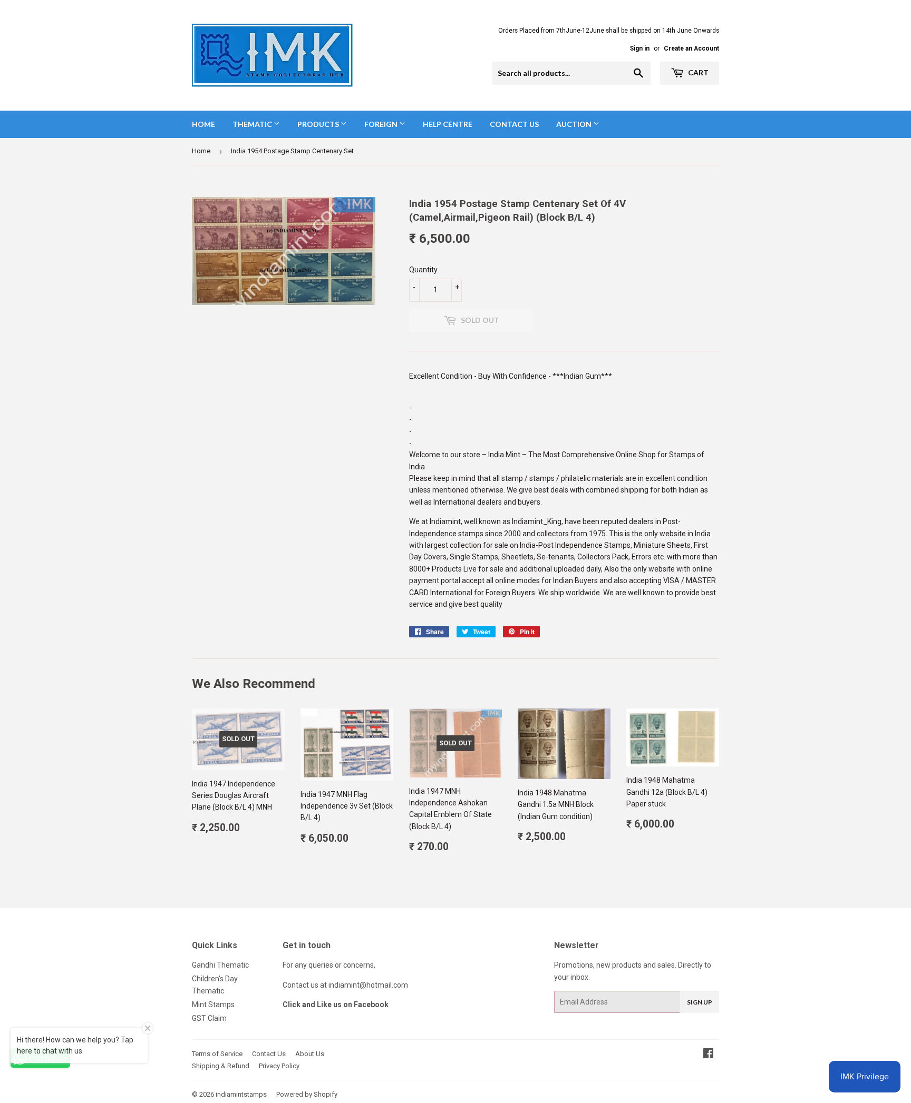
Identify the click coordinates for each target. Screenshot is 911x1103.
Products (319, 124)
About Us (309, 1054)
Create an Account (691, 48)
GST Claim (209, 1018)
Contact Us (514, 124)
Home (203, 124)
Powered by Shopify (306, 1094)
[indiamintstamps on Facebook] (708, 1054)
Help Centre (447, 124)
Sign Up (699, 1002)
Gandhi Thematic (220, 965)
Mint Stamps (213, 1004)
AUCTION (574, 124)
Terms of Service (217, 1054)
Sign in (640, 48)
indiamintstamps (241, 1094)
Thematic (253, 124)
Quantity (423, 269)
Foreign (381, 124)
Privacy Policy (279, 1066)
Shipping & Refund (220, 1066)
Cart (697, 72)
